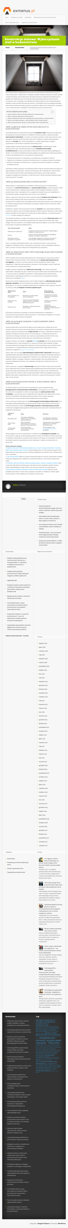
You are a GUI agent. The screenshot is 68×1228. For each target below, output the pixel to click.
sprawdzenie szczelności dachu (45, 1056)
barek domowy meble (44, 1027)
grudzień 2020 (43, 765)
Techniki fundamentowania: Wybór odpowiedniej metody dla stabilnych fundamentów (18, 1173)
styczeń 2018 (43, 826)
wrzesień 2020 (43, 777)
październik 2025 (44, 666)
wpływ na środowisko (27, 349)
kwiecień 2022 (43, 704)
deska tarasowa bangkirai (46, 1030)
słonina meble (46, 1058)
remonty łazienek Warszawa (46, 1053)
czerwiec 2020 (43, 788)
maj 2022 (42, 700)
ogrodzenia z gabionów (49, 1050)
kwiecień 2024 (43, 681)
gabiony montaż (51, 1033)
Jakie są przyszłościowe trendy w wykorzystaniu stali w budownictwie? (28, 122)
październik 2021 (44, 727)
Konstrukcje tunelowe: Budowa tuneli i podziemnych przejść (27, 469)
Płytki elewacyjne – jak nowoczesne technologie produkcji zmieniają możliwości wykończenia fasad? (50, 535)
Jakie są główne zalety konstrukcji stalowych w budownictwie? (26, 114)
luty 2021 (41, 758)
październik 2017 (44, 838)
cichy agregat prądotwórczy (53, 1028)
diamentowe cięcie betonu (53, 1031)
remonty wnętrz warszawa (44, 1052)
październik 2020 (44, 773)
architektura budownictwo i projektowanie (45, 1024)
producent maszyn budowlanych (52, 1051)
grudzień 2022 (43, 685)
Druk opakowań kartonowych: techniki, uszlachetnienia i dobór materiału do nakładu (50, 527)
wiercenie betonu (43, 1071)
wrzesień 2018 (43, 822)
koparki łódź (39, 1044)
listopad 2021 (43, 723)
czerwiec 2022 (43, 697)
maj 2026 (42, 655)
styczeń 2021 (43, 761)
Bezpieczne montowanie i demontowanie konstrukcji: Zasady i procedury (18, 1182)
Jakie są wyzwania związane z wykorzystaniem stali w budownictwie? (28, 120)
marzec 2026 (43, 662)
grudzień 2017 (43, 830)
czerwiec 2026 (43, 651)
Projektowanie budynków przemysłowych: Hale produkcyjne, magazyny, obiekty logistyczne (18, 574)
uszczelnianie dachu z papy (44, 1065)
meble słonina (45, 1048)
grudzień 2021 (43, 719)
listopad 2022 (43, 689)
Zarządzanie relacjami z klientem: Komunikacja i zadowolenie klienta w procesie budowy (18, 1209)
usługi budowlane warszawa (50, 1066)
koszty (35, 341)
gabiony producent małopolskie (48, 1035)
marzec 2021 (43, 754)
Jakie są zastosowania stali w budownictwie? (20, 116)
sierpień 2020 (43, 781)
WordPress (62, 1223)
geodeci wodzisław (42, 1036)
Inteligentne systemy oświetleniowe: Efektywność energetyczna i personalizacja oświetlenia (18, 1146)
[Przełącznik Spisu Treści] (52, 111)
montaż (8, 215)
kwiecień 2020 (43, 792)
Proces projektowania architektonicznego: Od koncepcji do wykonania (18, 1086)
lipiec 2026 (42, 647)
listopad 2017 (43, 834)
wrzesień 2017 (43, 842)
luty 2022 (42, 712)
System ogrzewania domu (12, 22)
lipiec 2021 (42, 739)
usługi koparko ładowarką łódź (48, 1067)
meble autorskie (50, 1046)
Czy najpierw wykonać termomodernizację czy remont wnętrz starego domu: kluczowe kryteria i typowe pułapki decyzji (49, 863)
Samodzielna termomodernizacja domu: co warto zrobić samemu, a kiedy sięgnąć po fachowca (49, 518)
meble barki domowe (44, 1047)
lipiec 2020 (42, 784)
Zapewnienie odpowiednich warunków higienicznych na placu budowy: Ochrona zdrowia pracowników (19, 627)
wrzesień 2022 (43, 693)
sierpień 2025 (43, 670)
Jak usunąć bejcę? (13, 456)
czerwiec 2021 (43, 742)
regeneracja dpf (12, 580)
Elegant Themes (43, 1223)
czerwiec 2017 (43, 845)
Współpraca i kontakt (16, 17)
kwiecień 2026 (43, 658)
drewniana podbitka (40, 1033)
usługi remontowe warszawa (47, 1069)
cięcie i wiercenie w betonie (44, 1030)
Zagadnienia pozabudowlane (29, 22)
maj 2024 (42, 678)
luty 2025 (42, 674)
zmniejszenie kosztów (49, 429)
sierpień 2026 (43, 643)
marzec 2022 (43, 708)
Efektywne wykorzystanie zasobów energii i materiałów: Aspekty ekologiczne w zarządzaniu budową (18, 1023)
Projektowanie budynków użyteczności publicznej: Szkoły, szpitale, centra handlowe (19, 1068)
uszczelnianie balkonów (46, 1059)
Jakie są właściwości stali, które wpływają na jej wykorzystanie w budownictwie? (31, 118)
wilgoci (23, 278)
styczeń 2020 (43, 803)
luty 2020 (42, 800)
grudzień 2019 (43, 807)
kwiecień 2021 (43, 750)
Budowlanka (28, 17)
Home (7, 17)
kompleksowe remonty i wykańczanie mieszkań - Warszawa (48, 1040)
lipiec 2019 (42, 815)
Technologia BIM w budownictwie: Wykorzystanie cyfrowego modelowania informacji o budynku (18, 1050)
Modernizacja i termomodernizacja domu (45, 17)
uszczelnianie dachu (51, 1063)
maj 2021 (41, 746)
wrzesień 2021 (43, 731)
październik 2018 (44, 819)
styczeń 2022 (43, 716)
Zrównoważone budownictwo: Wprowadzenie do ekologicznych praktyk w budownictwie (17, 1077)
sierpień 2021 (43, 735)
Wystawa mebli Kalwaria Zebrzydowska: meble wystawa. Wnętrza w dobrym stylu (17, 1131)
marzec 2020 (43, 796)
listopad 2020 (43, 769)
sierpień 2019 (43, 811)
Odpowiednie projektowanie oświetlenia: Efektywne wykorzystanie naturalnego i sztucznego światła (18, 1095)
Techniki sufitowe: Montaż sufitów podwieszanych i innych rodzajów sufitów (32, 463)
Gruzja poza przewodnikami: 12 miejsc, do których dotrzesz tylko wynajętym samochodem (50, 543)
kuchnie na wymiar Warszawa (50, 1044)
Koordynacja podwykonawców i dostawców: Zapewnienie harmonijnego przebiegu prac (17, 1104)
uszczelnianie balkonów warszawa (46, 1062)
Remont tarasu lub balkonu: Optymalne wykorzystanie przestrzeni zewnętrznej (18, 1059)
